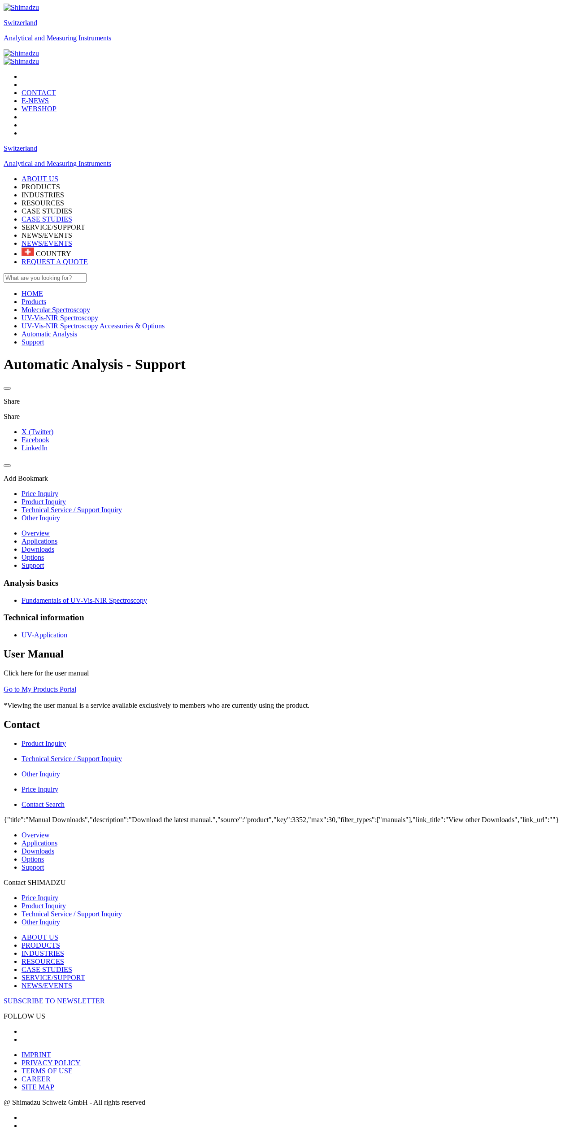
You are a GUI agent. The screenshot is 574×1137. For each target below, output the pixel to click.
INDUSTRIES (43, 953)
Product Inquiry (44, 906)
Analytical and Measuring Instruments (57, 38)
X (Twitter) (37, 432)
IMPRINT (36, 1055)
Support (33, 565)
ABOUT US (40, 937)
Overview (36, 533)
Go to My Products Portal (40, 689)
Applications (39, 541)
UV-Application (44, 635)
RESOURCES (43, 961)
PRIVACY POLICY (51, 1063)
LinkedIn (35, 448)
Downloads (38, 549)
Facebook (35, 440)
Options (33, 557)
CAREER (36, 1079)
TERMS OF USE (47, 1071)
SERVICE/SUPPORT (53, 977)
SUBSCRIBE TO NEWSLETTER (54, 1001)
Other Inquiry (41, 922)
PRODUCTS (41, 945)
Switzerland (20, 22)
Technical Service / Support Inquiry (72, 914)
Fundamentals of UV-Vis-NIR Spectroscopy (84, 600)
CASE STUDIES (47, 219)
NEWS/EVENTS (47, 243)
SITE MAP (38, 1087)
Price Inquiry (40, 898)
